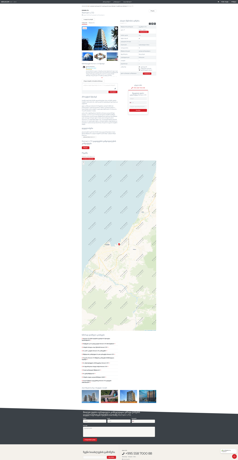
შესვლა (234, 1)
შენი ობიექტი (225, 1)
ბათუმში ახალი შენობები (122, 6)
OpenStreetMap (150, 330)
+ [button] (83, 162)
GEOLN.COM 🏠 (85, 6)
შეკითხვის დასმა (147, 73)
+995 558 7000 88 (139, 88)
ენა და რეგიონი (126, 459)
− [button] (83, 164)
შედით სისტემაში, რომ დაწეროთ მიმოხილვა (93, 81)
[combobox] (130, 102)
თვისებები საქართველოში (95, 6)
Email (108, 418)
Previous (82, 56)
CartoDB (154, 330)
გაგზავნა (138, 110)
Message (85, 425)
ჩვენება (86, 147)
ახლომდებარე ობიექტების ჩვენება (88, 158)
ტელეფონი (134, 418)
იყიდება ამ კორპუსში (88, 19)
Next (117, 56)
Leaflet (145, 330)
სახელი (84, 418)
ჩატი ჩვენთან (113, 91)
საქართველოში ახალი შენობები (108, 6)
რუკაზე (152, 10)
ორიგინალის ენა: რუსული (91, 67)
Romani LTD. (85, 10)
